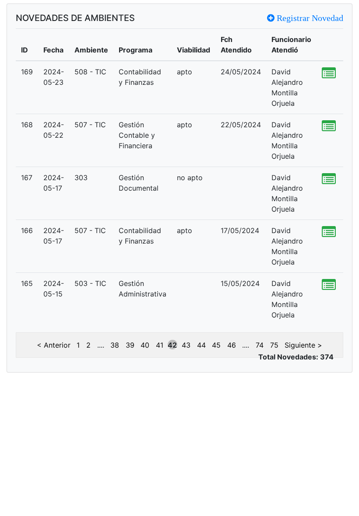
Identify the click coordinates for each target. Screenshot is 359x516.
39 (130, 345)
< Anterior (53, 345)
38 (114, 345)
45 (216, 345)
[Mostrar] (329, 73)
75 (274, 345)
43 (186, 345)
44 (201, 345)
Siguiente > (303, 345)
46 (231, 345)
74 (260, 345)
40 (145, 345)
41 (159, 345)
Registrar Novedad (309, 18)
